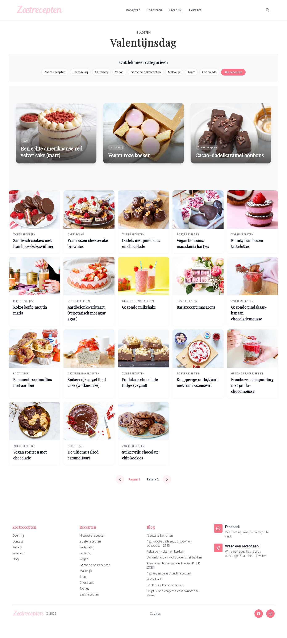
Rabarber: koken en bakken (165, 551)
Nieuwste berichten (160, 535)
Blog (15, 559)
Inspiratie (155, 10)
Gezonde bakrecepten (146, 72)
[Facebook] (258, 613)
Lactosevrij (80, 72)
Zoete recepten (55, 72)
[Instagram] (270, 613)
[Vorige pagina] (120, 479)
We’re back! (154, 579)
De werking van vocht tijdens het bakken (174, 557)
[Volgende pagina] (167, 479)
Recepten (133, 10)
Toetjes (84, 588)
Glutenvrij (101, 72)
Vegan (119, 72)
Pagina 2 (153, 479)
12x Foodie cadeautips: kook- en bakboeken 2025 (169, 543)
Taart (191, 72)
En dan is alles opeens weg (165, 585)
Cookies (155, 613)
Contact (195, 10)
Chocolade (209, 72)
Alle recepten (233, 72)
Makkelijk (174, 72)
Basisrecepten (89, 594)
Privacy (17, 547)
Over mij (175, 10)
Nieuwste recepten (92, 535)
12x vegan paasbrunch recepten (169, 573)
